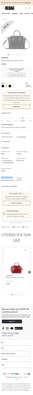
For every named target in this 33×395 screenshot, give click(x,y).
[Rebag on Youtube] (12, 328)
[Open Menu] (2, 8)
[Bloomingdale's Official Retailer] (10, 334)
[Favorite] (25, 250)
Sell (2, 348)
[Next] (29, 272)
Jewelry (27, 13)
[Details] (23, 193)
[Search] (26, 8)
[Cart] (30, 8)
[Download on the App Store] (19, 328)
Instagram (7, 227)
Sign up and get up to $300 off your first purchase (15, 310)
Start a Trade (16, 203)
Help (2, 365)
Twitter (26, 227)
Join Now (16, 106)
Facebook (17, 227)
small (28, 86)
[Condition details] (11, 113)
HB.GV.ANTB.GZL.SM (7, 180)
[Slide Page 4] (21, 295)
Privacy (26, 377)
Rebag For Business (8, 353)
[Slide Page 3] (18, 295)
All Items (4, 19)
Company (4, 359)
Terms (17, 379)
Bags (21, 13)
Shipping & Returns (9, 186)
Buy (2, 342)
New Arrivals (6, 13)
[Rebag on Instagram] (7, 328)
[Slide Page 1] (12, 295)
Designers (15, 13)
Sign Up (12, 321)
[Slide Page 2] (15, 295)
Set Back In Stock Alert (16, 75)
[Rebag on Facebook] (3, 328)
